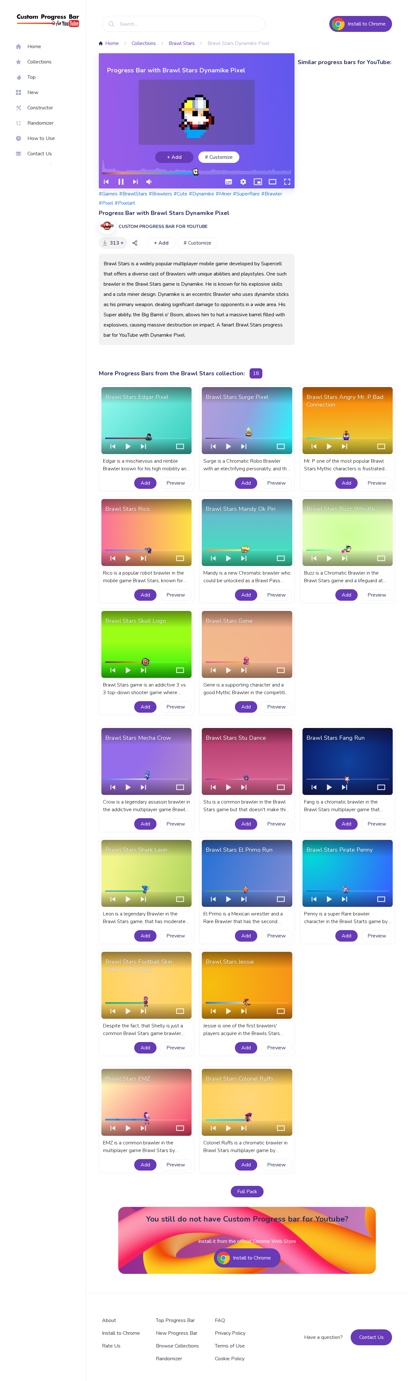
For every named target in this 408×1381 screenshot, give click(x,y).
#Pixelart (125, 203)
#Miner (223, 193)
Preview (175, 483)
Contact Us (371, 1337)
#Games (108, 193)
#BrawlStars (133, 193)
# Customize (219, 157)
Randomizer (169, 1358)
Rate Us (111, 1345)
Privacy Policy (230, 1333)
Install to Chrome (121, 1333)
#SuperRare (246, 193)
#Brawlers (160, 193)
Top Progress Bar (175, 1320)
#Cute (180, 193)
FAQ (220, 1320)
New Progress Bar (176, 1333)
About (109, 1320)
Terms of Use (230, 1345)
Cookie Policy (229, 1358)
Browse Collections (177, 1345)
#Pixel (106, 203)
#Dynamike (201, 193)
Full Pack (247, 1191)
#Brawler (271, 193)
